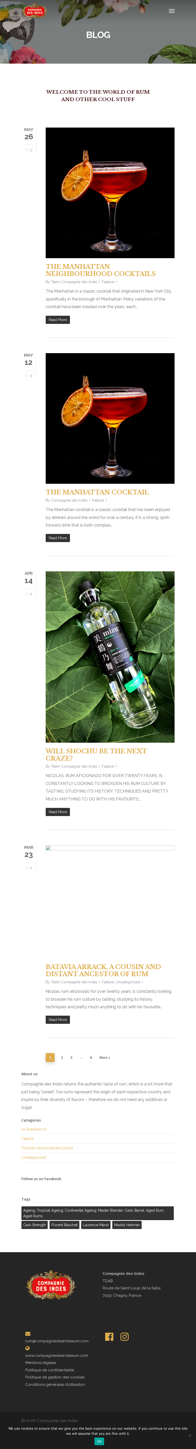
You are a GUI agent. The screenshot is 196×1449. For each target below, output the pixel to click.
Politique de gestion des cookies (54, 1377)
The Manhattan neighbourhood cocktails (101, 270)
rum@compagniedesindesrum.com (57, 1341)
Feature (108, 282)
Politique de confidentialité (49, 1370)
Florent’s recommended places (47, 1148)
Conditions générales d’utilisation (55, 1384)
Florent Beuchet (64, 1225)
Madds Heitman (127, 1225)
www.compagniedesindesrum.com (56, 1355)
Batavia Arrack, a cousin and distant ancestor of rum (103, 970)
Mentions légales (40, 1362)
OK (99, 1441)
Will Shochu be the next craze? (96, 755)
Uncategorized (128, 982)
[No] (189, 1435)
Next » (105, 1057)
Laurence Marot (96, 1225)
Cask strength (34, 1225)
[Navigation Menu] (172, 10)
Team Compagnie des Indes (74, 282)
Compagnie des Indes (69, 500)
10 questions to (34, 1129)
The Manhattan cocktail (97, 492)
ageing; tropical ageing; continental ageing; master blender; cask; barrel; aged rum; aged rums (93, 1213)
